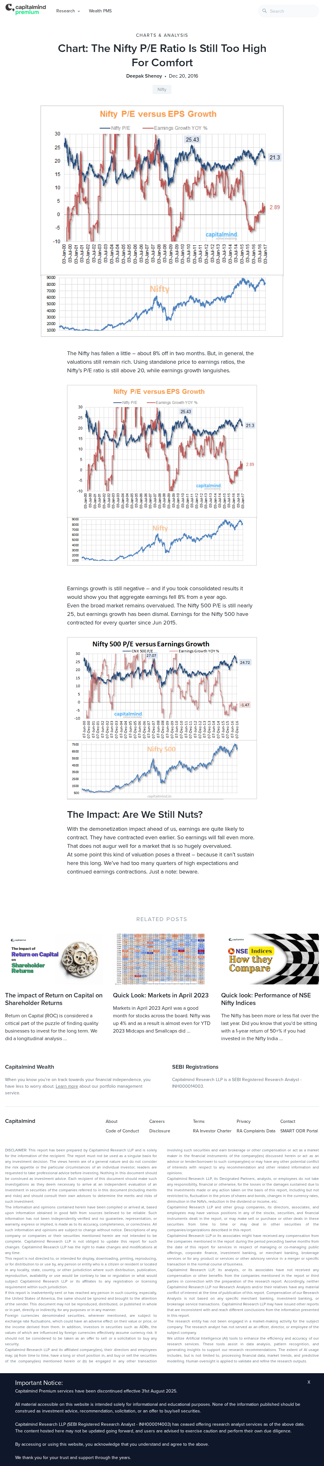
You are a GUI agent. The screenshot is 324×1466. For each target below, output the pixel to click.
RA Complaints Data (256, 1131)
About (111, 1121)
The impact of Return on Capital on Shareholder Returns (54, 999)
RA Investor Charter (212, 1131)
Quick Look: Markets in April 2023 (161, 995)
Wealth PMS (100, 11)
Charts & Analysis (162, 35)
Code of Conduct (122, 1131)
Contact (287, 1121)
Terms (199, 1121)
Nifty (162, 89)
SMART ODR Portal (299, 1131)
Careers (157, 1121)
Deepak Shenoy (144, 76)
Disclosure (159, 1131)
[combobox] (288, 11)
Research (65, 11)
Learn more (67, 1086)
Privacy (244, 1121)
